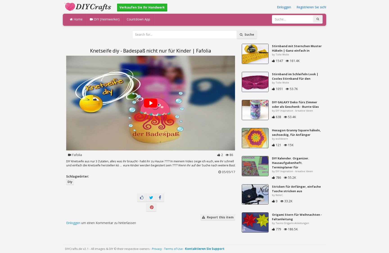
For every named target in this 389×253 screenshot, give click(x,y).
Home (78, 19)
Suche (248, 34)
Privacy (157, 249)
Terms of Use (173, 249)
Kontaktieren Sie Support (204, 249)
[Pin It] (151, 207)
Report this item (219, 217)
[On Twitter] (151, 197)
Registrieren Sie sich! (311, 7)
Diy (70, 182)
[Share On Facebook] (160, 197)
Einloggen (284, 7)
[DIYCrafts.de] (88, 6)
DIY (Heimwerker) (106, 19)
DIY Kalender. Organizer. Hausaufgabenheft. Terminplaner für (290, 162)
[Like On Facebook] (142, 197)
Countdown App (138, 19)
